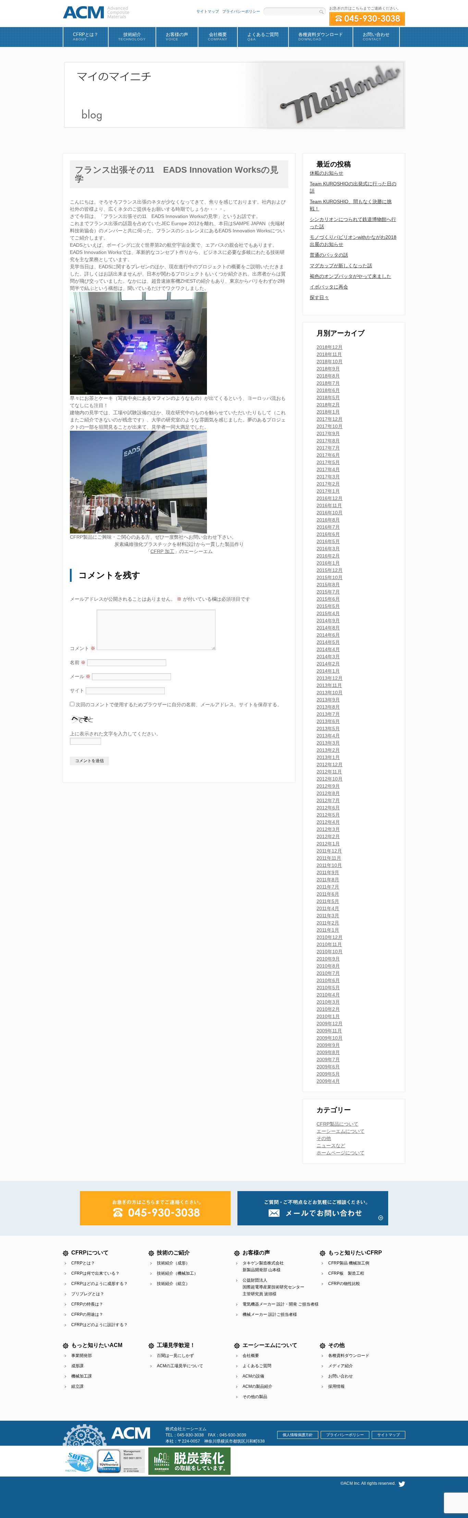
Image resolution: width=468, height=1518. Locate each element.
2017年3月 (328, 476)
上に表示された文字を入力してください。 (115, 733)
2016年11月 (329, 505)
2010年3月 (328, 1002)
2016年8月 (328, 520)
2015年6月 (328, 599)
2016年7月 (328, 527)
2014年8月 (328, 628)
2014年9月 (328, 620)
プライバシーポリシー (241, 11)
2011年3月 (328, 915)
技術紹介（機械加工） (177, 1273)
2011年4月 (328, 908)
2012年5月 (328, 815)
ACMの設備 (253, 1376)
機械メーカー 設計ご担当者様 (270, 1314)
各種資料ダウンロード (348, 1355)
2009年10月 (330, 1038)
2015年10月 (330, 577)
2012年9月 (328, 786)
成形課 (77, 1365)
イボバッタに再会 (329, 287)
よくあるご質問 (257, 1365)
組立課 (77, 1386)
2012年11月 (329, 771)
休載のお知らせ (326, 173)
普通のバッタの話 (329, 255)
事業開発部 (81, 1355)
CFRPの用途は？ (87, 1314)
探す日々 (319, 297)
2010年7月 (328, 973)
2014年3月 (328, 656)
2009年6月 (328, 1066)
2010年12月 (330, 937)
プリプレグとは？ (87, 1293)
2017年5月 (328, 462)
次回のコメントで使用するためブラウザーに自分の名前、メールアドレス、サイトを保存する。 (179, 704)
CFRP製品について (337, 1124)
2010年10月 (330, 951)
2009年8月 (328, 1052)
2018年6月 (328, 390)
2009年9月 (328, 1045)
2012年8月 (328, 793)
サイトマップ (207, 11)
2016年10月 (330, 512)
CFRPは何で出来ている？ (95, 1273)
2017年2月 (328, 484)
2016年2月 (328, 556)
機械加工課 (81, 1376)
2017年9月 (328, 433)
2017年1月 (328, 491)
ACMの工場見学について (180, 1365)
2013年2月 (328, 750)
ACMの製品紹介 (257, 1386)
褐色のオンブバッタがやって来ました (350, 276)
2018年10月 (330, 361)
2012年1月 (328, 843)
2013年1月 (328, 757)
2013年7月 (328, 714)
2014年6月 (328, 635)
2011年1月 (328, 930)
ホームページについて (341, 1152)
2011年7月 (328, 887)
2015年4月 (328, 613)
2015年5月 (328, 606)
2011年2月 (328, 923)
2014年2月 (328, 663)
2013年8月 (328, 707)
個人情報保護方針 (298, 1435)
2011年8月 (328, 879)
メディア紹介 (340, 1365)
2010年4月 (328, 994)
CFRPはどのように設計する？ (99, 1324)
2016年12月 (330, 498)
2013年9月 (328, 699)
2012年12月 (330, 764)
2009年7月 (328, 1059)
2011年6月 (328, 894)
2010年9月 (328, 959)
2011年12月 (329, 851)
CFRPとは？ (83, 1263)
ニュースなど (331, 1145)
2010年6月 (328, 980)
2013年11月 (329, 685)
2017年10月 (330, 426)
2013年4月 (328, 735)
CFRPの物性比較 (344, 1283)
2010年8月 (328, 966)
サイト (77, 690)
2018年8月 (328, 376)
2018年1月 (328, 412)
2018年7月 (328, 383)
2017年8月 (328, 440)
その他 (324, 1138)
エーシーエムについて (341, 1131)
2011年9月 (328, 872)
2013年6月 (328, 721)
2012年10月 (330, 779)
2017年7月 (328, 448)
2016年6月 (328, 534)
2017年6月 (328, 455)
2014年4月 (328, 649)
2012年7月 (328, 800)
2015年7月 (328, 592)
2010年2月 (328, 1009)
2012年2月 (328, 836)
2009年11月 (329, 1030)
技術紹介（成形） (173, 1263)
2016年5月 (328, 541)
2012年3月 (328, 829)
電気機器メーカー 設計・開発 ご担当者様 (281, 1304)
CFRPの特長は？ (87, 1304)
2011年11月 (329, 858)
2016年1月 (328, 563)
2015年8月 (328, 584)
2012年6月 (328, 807)
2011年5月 (328, 901)
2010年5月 (328, 987)
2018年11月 (329, 354)
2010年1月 (328, 1016)
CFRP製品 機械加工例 (348, 1263)
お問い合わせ (340, 1376)
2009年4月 (328, 1081)
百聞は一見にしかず (175, 1355)
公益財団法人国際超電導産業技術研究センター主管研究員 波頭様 (273, 1287)
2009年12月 (330, 1023)
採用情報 (336, 1386)
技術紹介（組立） (173, 1283)
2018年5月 (328, 397)
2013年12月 (330, 678)
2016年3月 (328, 548)
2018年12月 (330, 347)
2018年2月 (328, 404)
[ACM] (96, 11)
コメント (82, 648)
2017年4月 (328, 469)
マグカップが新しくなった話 (341, 265)
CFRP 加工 (162, 551)
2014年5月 (328, 642)
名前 (78, 662)
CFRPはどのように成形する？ (99, 1283)
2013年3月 (328, 743)
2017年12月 (330, 419)
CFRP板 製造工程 (346, 1273)
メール (80, 676)
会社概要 (251, 1355)
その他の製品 (255, 1396)
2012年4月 (328, 822)
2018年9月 (328, 368)
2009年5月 (328, 1074)
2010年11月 (329, 944)
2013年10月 (330, 692)
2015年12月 (330, 570)
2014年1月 (328, 671)
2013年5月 (328, 728)
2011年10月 (329, 865)
